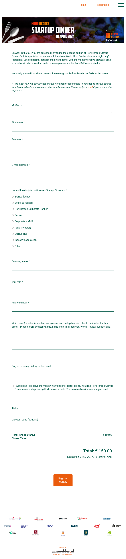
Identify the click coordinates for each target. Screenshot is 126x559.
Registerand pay (63, 480)
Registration (102, 4)
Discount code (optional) (25, 419)
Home (82, 4)
